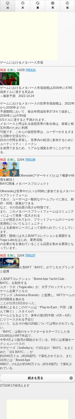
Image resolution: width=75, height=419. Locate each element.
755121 (30, 70)
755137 (30, 255)
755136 (30, 159)
